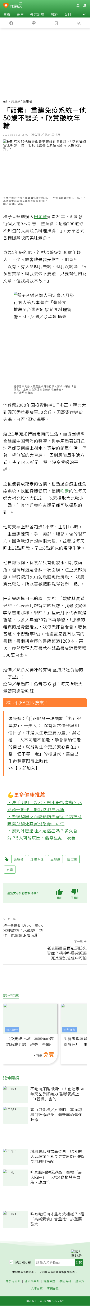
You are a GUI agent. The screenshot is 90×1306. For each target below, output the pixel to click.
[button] (84, 14)
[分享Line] (34, 23)
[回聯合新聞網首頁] (6, 6)
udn (6, 101)
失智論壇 (37, 14)
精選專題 (49, 1281)
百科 (67, 14)
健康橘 (19, 859)
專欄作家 (53, 1288)
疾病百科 (65, 1281)
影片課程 (12, 1030)
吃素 (64, 491)
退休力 (79, 1281)
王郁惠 (55, 859)
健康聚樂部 (32, 1281)
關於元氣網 (13, 1281)
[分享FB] (11, 23)
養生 (20, 14)
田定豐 (40, 216)
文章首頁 (37, 1288)
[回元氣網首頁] (16, 5)
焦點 (6, 14)
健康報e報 (23, 1262)
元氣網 (16, 101)
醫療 (54, 14)
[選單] (84, 5)
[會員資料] (77, 5)
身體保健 (37, 859)
